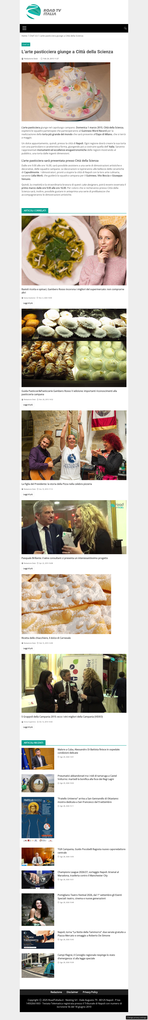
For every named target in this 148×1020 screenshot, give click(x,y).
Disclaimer (72, 992)
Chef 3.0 (25, 44)
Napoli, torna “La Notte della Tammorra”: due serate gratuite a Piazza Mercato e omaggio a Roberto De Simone (92, 933)
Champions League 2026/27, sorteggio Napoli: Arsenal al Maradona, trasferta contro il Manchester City (88, 873)
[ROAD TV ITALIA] (43, 11)
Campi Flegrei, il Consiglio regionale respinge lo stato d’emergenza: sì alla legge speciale (86, 956)
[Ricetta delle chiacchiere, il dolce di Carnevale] (74, 604)
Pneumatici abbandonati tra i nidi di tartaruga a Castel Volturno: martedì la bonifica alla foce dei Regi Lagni (87, 777)
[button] (125, 28)
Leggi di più (28, 303)
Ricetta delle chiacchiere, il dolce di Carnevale (46, 638)
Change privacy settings (136, 1017)
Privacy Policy (90, 992)
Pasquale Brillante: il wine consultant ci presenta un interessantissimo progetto (65, 558)
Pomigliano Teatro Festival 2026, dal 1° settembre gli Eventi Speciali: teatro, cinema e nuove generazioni (90, 896)
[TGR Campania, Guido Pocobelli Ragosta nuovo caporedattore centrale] (38, 857)
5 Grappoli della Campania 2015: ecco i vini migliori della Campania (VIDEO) (62, 716)
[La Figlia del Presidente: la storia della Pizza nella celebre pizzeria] (74, 445)
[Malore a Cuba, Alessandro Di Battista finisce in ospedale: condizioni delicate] (38, 759)
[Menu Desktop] (24, 28)
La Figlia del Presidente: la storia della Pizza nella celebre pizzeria (57, 484)
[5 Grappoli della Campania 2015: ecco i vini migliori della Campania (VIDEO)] (74, 683)
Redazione (56, 992)
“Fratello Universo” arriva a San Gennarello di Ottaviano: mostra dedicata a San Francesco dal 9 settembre (88, 800)
